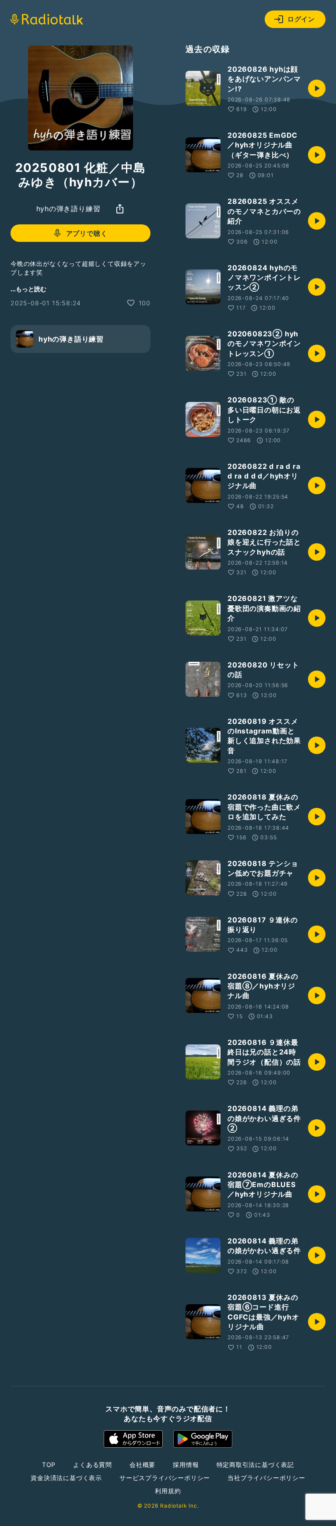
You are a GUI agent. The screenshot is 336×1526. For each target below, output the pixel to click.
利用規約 (168, 1491)
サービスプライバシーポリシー (164, 1477)
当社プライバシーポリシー (266, 1477)
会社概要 (142, 1464)
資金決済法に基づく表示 (66, 1477)
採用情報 (186, 1464)
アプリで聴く (87, 233)
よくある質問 (92, 1464)
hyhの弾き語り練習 (68, 208)
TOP (49, 1464)
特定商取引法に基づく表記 (255, 1464)
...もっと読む (28, 289)
